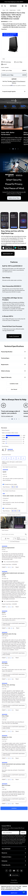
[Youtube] (14, 870)
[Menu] (2, 6)
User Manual (14, 389)
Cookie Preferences (14, 882)
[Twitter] (17, 870)
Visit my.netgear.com (7, 416)
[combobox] (4, 6)
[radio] (14, 70)
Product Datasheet (14, 336)
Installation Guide (14, 383)
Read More (4, 29)
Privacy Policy (14, 880)
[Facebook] (6, 870)
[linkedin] (21, 870)
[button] (10, 149)
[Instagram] (10, 870)
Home (4, 10)
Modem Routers (13, 10)
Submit (23, 832)
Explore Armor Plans (14, 198)
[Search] (4, 6)
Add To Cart (14, 893)
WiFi (7, 10)
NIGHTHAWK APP (8, 253)
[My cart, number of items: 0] (26, 6)
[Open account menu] (22, 6)
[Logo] (13, 6)
